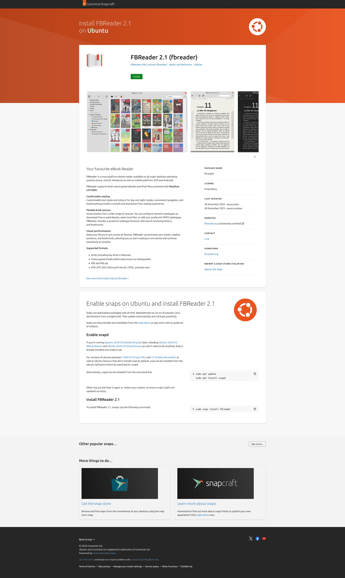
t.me (206, 238)
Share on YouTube (264, 538)
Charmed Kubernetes (104, 553)
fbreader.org (211, 223)
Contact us (186, 566)
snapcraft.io (202, 514)
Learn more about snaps (196, 503)
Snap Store (144, 322)
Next (255, 156)
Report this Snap (213, 269)
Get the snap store (96, 503)
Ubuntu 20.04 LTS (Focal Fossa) (124, 346)
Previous (247, 156)
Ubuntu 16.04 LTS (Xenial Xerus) (122, 342)
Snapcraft (142, 559)
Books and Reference (180, 64)
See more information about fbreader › (107, 278)
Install (136, 76)
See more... (257, 444)
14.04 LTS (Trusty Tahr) (134, 357)
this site (154, 559)
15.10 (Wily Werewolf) (163, 357)
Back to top (86, 539)
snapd (134, 559)
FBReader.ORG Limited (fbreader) (149, 64)
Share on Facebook (257, 538)
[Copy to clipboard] (254, 374)
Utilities (198, 64)
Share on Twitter (251, 538)
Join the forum (86, 559)
